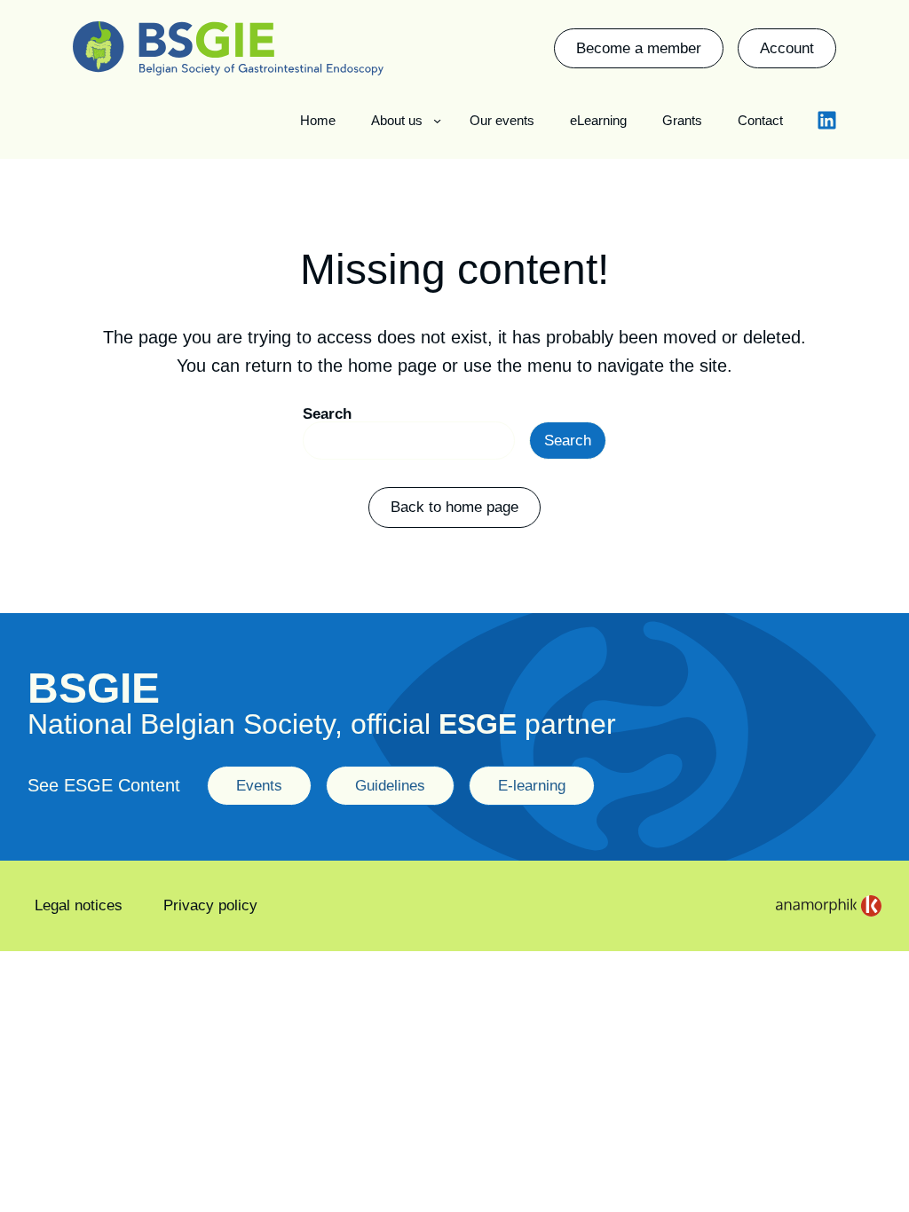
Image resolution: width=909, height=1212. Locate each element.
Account (787, 48)
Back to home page (454, 507)
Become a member (638, 48)
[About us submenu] (437, 120)
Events (259, 785)
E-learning (531, 785)
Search (327, 413)
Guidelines (390, 785)
